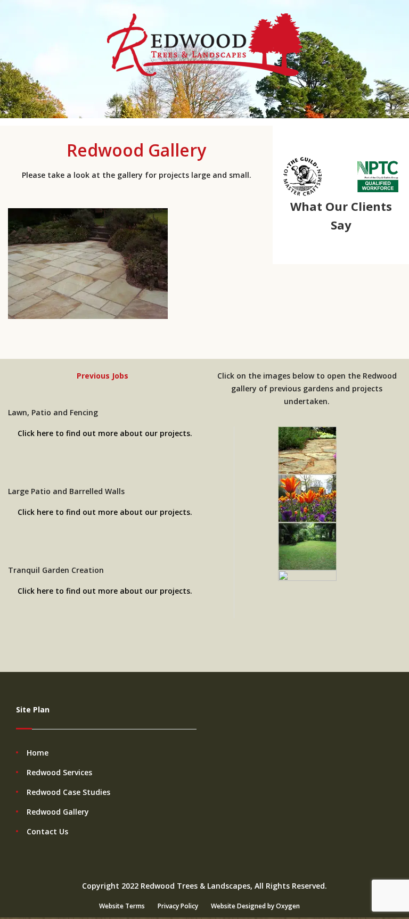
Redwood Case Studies (68, 792)
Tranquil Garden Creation (56, 570)
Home (37, 753)
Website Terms (122, 905)
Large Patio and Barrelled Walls (66, 491)
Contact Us (47, 831)
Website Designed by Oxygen (255, 905)
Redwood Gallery (58, 812)
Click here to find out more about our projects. (105, 433)
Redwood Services (59, 772)
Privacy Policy (178, 905)
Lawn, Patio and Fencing (53, 412)
